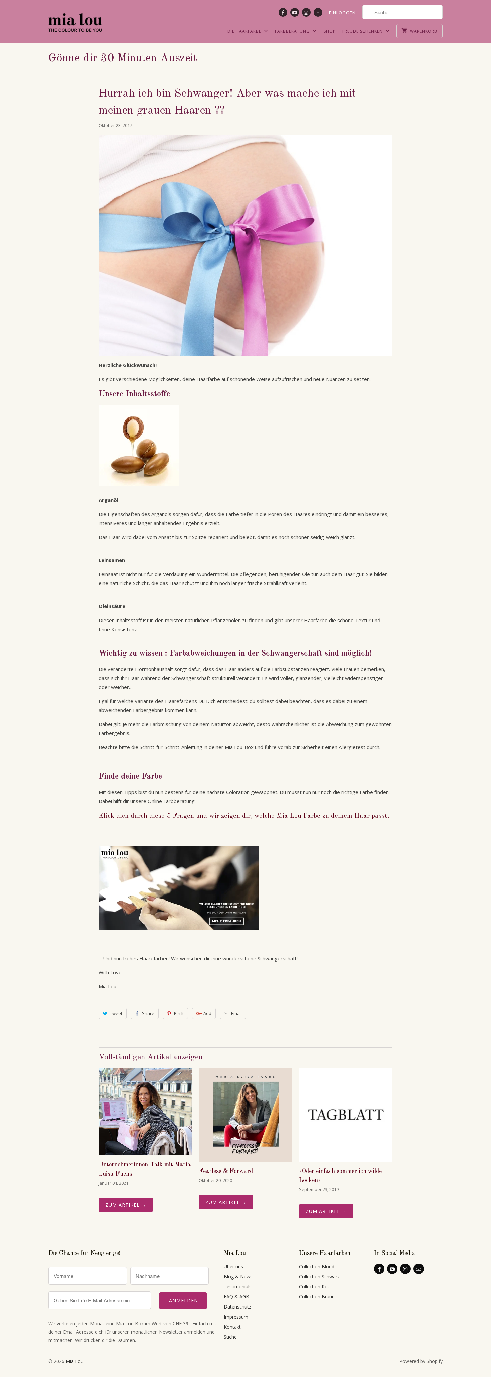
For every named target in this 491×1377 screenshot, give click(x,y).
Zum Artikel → (125, 1205)
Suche (230, 1337)
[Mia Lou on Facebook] (283, 12)
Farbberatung (293, 31)
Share (148, 1013)
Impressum (236, 1317)
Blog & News (238, 1276)
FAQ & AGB (236, 1296)
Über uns (233, 1266)
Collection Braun (317, 1296)
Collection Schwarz (319, 1276)
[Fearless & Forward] (245, 1115)
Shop (330, 31)
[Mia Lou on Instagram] (306, 12)
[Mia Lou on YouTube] (294, 12)
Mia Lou (75, 1361)
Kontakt (232, 1327)
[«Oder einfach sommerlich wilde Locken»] (345, 1115)
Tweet (116, 1013)
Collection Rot (314, 1286)
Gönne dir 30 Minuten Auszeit (122, 58)
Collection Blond (316, 1266)
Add (207, 1013)
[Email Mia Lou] (318, 12)
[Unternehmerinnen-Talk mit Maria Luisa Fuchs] (145, 1111)
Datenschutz (237, 1306)
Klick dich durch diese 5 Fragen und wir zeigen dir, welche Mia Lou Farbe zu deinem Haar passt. (244, 816)
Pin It (179, 1013)
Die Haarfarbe (245, 31)
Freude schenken (363, 31)
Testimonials (238, 1286)
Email (236, 1013)
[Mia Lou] (75, 21)
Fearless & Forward (226, 1171)
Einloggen (342, 13)
